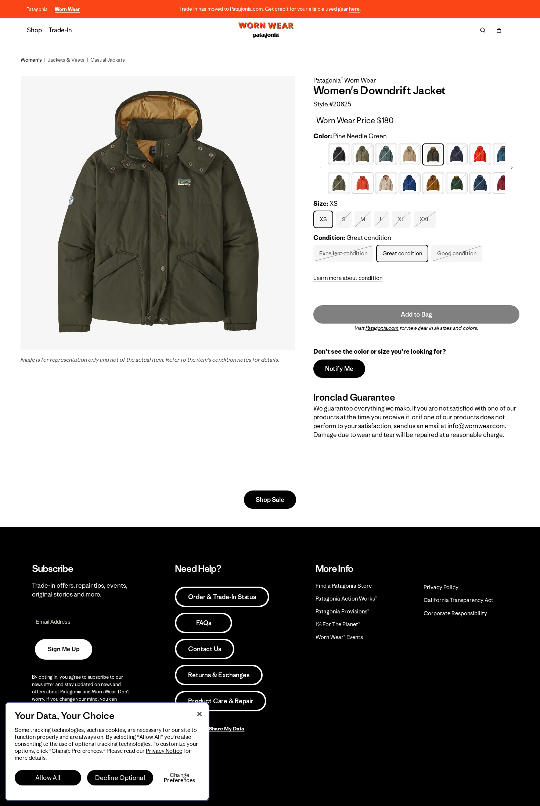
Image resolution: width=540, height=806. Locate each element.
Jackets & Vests (66, 59)
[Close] (199, 714)
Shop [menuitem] (34, 30)
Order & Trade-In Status (222, 597)
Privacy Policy (441, 587)
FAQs (203, 623)
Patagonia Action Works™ (346, 598)
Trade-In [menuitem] (60, 30)
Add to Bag (416, 314)
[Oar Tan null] (386, 182)
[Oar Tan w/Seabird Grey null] (410, 153)
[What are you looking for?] (483, 30)
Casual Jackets (107, 59)
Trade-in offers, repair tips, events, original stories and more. (79, 589)
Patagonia (37, 9)
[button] (499, 30)
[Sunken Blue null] (457, 153)
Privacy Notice (164, 750)
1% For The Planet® (338, 624)
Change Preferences (179, 778)
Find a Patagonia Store (344, 585)
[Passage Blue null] (410, 182)
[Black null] (339, 153)
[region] (107, 751)
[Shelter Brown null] (433, 182)
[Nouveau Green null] (386, 153)
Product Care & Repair (220, 701)
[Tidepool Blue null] (480, 182)
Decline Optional (120, 778)
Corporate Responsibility (455, 613)
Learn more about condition (347, 277)
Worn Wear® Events (339, 637)
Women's (31, 59)
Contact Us (204, 649)
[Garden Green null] (363, 153)
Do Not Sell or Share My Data (209, 728)
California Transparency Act (458, 600)
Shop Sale (270, 500)
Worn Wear (67, 9)
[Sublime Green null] (457, 182)
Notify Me (339, 369)
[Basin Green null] (339, 182)
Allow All (47, 778)
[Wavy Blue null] (504, 153)
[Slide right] (512, 167)
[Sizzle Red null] (480, 153)
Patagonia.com (382, 328)
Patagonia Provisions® (342, 611)
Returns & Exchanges (218, 675)
